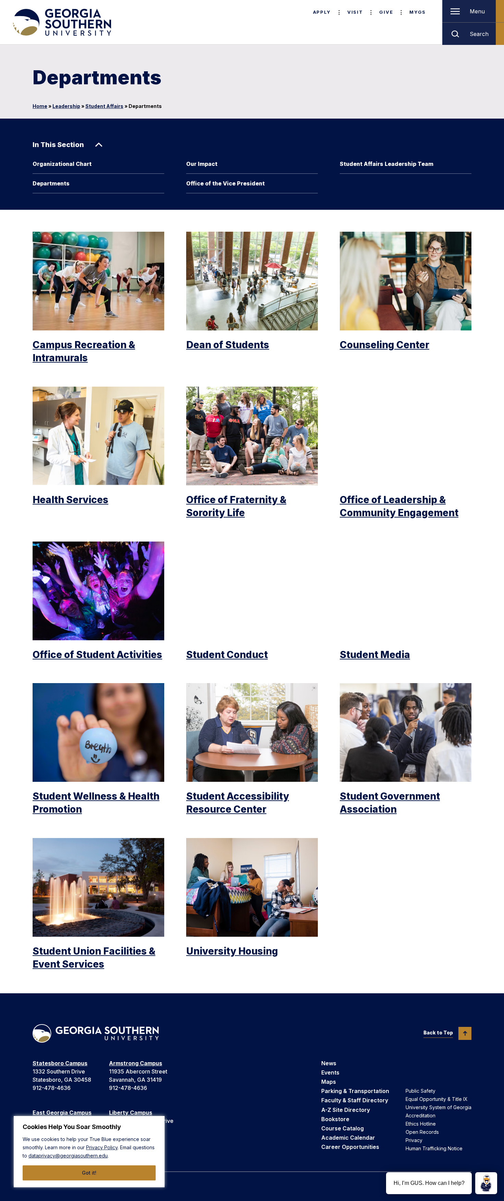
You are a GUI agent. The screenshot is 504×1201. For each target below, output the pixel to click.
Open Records (422, 1132)
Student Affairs (104, 106)
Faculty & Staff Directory (354, 1100)
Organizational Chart (62, 163)
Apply (322, 12)
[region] (89, 1151)
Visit (355, 12)
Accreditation (420, 1115)
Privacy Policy (102, 1147)
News (328, 1063)
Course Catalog (342, 1128)
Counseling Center (384, 345)
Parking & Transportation (355, 1091)
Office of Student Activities (97, 654)
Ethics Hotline (421, 1124)
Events (330, 1072)
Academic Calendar (348, 1137)
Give (386, 12)
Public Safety (420, 1091)
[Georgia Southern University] (61, 22)
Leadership (66, 106)
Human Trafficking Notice (434, 1148)
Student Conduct (227, 654)
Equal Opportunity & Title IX (437, 1099)
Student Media (375, 654)
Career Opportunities (350, 1146)
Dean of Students (227, 345)
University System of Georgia (438, 1107)
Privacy (414, 1140)
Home (40, 106)
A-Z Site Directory (345, 1109)
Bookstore (335, 1119)
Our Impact (201, 163)
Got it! (89, 1173)
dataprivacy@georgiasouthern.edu (68, 1155)
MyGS (417, 12)
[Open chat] (486, 1183)
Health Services (70, 500)
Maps (328, 1081)
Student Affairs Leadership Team (386, 163)
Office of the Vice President (225, 183)
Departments (51, 183)
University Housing (232, 951)
